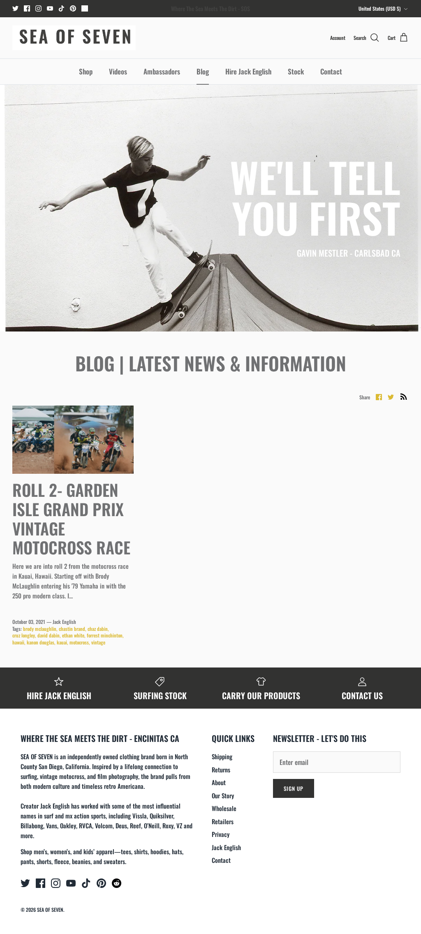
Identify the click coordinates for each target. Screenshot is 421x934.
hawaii (18, 642)
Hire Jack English (248, 71)
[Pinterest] (73, 8)
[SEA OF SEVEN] (74, 37)
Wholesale (224, 808)
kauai (62, 642)
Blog (203, 71)
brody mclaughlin (39, 628)
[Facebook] (27, 8)
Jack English (226, 847)
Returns (221, 769)
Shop (86, 71)
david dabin (48, 635)
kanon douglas (40, 642)
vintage (98, 642)
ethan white (73, 635)
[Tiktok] (61, 8)
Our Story (223, 795)
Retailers (223, 821)
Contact (331, 71)
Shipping (222, 756)
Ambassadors (161, 71)
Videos (118, 71)
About (219, 782)
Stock (296, 71)
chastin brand (72, 628)
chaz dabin (98, 628)
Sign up (293, 788)
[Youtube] (50, 8)
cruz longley (23, 635)
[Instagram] (38, 8)
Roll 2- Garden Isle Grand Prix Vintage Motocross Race (71, 518)
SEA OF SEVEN (50, 909)
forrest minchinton (105, 635)
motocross (79, 642)
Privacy (220, 834)
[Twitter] (15, 8)
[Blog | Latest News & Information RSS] (404, 396)
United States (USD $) (380, 8)
